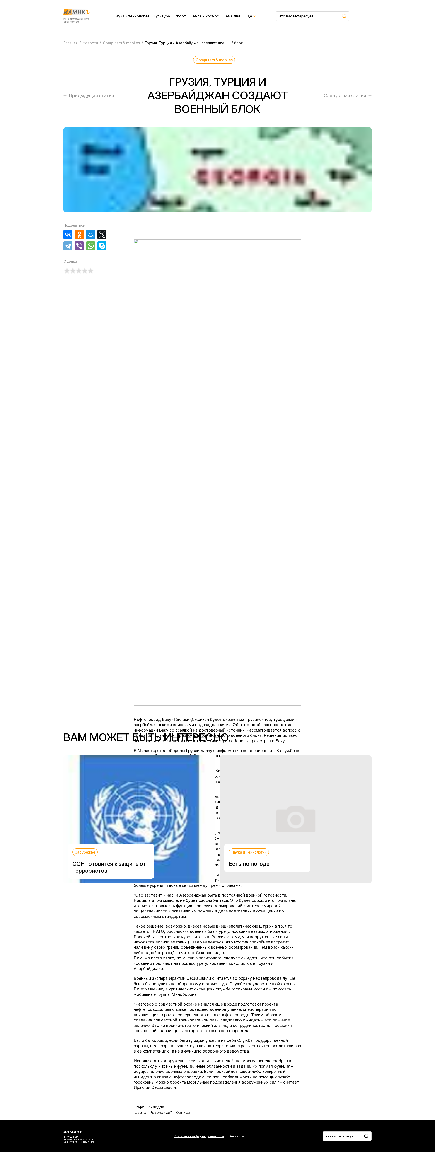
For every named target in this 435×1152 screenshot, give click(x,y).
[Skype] (101, 245)
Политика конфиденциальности (199, 1136)
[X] (101, 234)
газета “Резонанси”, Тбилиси (162, 1112)
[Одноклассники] (79, 234)
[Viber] (79, 245)
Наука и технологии (131, 16)
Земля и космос (204, 16)
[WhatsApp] (90, 245)
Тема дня (231, 16)
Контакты (236, 1136)
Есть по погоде (249, 864)
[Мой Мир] (90, 234)
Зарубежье (85, 852)
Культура (161, 16)
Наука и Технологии (249, 852)
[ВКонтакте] (67, 234)
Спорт (180, 16)
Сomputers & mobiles (214, 60)
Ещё (248, 16)
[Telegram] (67, 245)
